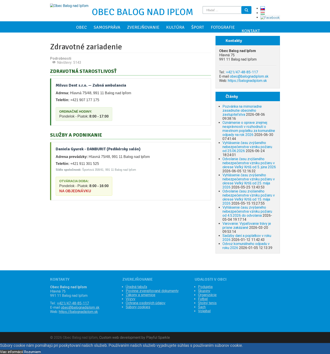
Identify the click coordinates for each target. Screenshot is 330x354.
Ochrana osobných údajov (145, 303)
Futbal (203, 299)
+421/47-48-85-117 (242, 72)
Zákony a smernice (140, 295)
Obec (81, 27)
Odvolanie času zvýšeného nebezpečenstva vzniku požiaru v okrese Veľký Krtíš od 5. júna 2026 (249, 163)
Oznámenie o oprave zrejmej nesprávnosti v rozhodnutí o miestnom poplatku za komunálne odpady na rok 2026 (248, 128)
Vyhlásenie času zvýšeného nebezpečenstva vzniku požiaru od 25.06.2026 (247, 147)
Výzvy (130, 299)
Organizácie (207, 295)
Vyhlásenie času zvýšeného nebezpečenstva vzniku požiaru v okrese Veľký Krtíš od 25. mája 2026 (248, 181)
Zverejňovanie (143, 27)
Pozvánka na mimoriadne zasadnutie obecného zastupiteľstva (242, 110)
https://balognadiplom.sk (247, 81)
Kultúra (175, 27)
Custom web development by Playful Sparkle (134, 337)
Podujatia (205, 287)
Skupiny (204, 291)
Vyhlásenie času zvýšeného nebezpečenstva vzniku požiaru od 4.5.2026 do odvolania (247, 211)
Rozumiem (32, 352)
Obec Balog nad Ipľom (142, 12)
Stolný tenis (207, 303)
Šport (197, 27)
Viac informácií (11, 352)
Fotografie (223, 27)
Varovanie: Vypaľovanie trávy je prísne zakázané (246, 225)
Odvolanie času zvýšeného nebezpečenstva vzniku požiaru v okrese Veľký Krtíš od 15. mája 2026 (248, 197)
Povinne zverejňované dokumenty (152, 291)
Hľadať (246, 10)
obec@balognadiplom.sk (249, 76)
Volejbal (204, 311)
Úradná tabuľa (136, 287)
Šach (202, 307)
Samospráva (107, 27)
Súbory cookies (138, 307)
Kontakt (251, 31)
